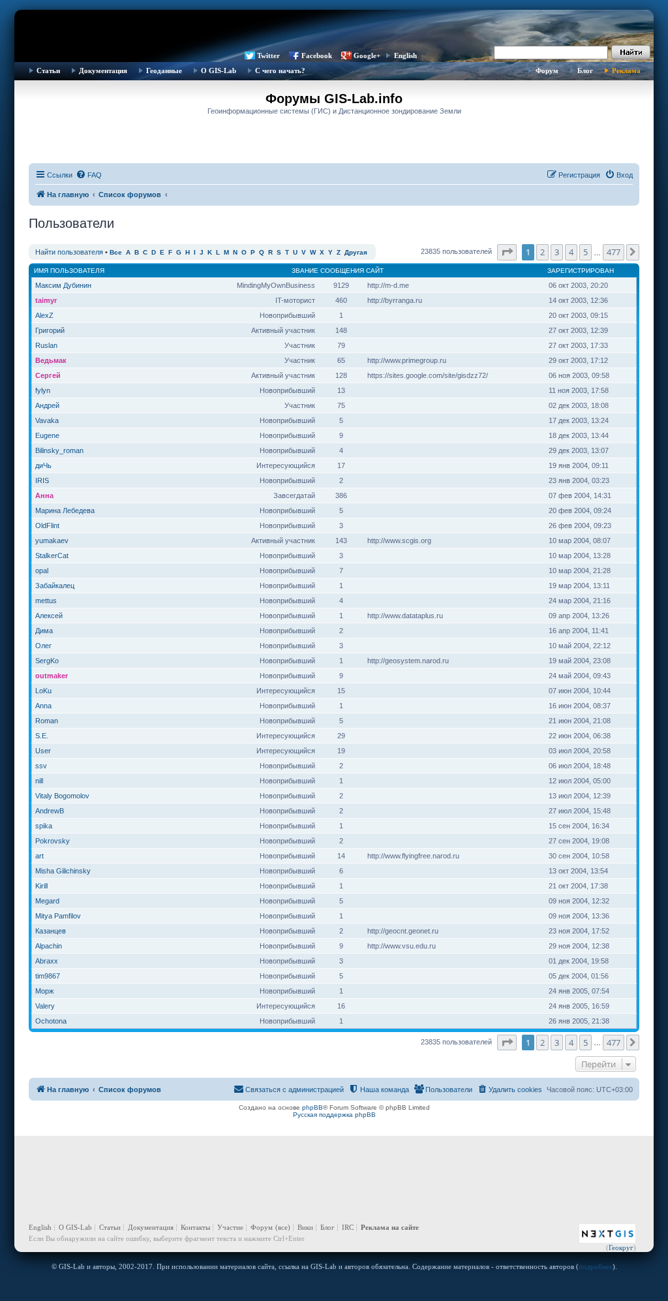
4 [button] (571, 252)
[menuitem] (89, 175)
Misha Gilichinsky (63, 871)
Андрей (47, 405)
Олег (43, 646)
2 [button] (542, 252)
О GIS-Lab (218, 70)
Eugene (47, 435)
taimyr (46, 300)
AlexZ (44, 315)
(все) (282, 1227)
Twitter (268, 55)
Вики (305, 1227)
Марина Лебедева (65, 510)
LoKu (43, 691)
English (405, 55)
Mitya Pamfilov (58, 916)
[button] (507, 252)
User (43, 751)
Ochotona (51, 1021)
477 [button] (613, 252)
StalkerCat (51, 555)
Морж (44, 991)
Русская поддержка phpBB (334, 1114)
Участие (230, 1227)
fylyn (42, 390)
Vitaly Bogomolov (62, 796)
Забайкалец (54, 585)
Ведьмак (51, 360)
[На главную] (334, 29)
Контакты (195, 1227)
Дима (44, 631)
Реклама (626, 70)
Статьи (48, 70)
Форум (547, 70)
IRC (348, 1227)
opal (41, 570)
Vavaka (47, 420)
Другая (355, 252)
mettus (46, 600)
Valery (45, 1006)
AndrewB (49, 811)
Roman (46, 721)
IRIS (42, 480)
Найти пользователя (69, 252)
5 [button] (585, 252)
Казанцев (50, 931)
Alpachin (48, 946)
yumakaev (51, 540)
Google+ (367, 55)
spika (43, 826)
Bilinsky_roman (59, 450)
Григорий (50, 330)
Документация (103, 70)
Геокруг (621, 1247)
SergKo (47, 661)
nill (39, 781)
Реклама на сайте (390, 1227)
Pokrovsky (52, 841)
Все (116, 252)
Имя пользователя (69, 270)
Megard (47, 901)
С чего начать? (280, 70)
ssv (41, 766)
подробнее (596, 1266)
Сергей (48, 375)
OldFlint (47, 525)
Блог (585, 70)
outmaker (51, 676)
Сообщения (342, 270)
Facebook (316, 55)
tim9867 (47, 976)
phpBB (312, 1107)
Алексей (49, 615)
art (39, 856)
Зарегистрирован (580, 270)
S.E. (41, 736)
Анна (44, 495)
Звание (305, 270)
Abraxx (46, 961)
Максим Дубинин (63, 285)
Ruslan (46, 345)
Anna (43, 706)
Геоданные (164, 70)
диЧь (43, 465)
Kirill (41, 886)
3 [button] (556, 252)
